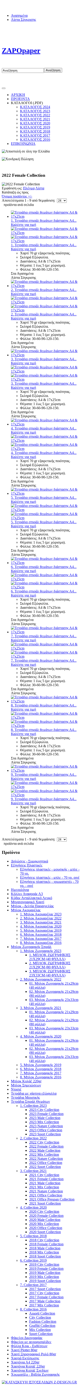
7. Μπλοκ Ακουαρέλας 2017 (41, 939)
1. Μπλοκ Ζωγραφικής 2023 (40, 951)
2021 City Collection (44, 1175)
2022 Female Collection (46, 1146)
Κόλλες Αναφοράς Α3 (27, 894)
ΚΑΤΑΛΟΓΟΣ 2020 (35, 123)
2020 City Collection (44, 1211)
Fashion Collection (42, 1321)
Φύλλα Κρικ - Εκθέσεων (29, 1346)
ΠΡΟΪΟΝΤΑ (20, 99)
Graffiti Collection (42, 1326)
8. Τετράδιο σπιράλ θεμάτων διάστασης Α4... (44, 705)
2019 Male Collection (44, 1273)
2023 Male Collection (44, 1118)
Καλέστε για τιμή (23, 225)
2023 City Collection (44, 1110)
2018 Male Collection (44, 1248)
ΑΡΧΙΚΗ (18, 95)
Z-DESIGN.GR (65, 1386)
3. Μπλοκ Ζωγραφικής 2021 (40, 1008)
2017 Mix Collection (44, 1305)
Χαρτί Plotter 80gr (24, 1350)
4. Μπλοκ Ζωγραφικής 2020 (40, 1036)
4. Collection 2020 (33, 1207)
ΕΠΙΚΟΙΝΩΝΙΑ (23, 144)
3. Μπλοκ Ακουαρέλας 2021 (41, 922)
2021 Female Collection (46, 1179)
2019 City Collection (44, 1264)
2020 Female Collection (46, 1216)
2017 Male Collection (44, 1301)
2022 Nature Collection (46, 1158)
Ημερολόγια (20, 890)
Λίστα (39, 188)
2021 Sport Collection (45, 1203)
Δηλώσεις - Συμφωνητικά (29, 861)
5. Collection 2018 (33, 1236)
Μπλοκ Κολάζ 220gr (26, 1081)
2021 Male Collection (44, 1183)
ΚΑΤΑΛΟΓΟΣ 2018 (35, 131)
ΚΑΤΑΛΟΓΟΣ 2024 (35, 107)
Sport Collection (41, 1334)
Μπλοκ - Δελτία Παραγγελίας (32, 906)
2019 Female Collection (46, 1268)
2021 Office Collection (45, 1195)
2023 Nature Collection (46, 1126)
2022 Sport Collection (45, 1167)
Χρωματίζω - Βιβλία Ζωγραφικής (35, 1374)
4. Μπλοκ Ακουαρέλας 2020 (41, 926)
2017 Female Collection (46, 1297)
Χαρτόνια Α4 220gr (25, 1362)
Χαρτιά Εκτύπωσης (25, 1358)
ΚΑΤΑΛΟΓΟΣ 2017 (35, 135)
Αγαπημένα (19, 15)
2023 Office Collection (45, 1130)
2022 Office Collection (45, 1163)
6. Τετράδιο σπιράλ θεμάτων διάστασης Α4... (44, 567)
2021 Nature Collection (46, 1191)
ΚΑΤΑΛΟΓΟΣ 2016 (35, 139)
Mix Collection (40, 1330)
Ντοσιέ (16, 1089)
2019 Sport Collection (45, 1281)
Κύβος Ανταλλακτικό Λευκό (31, 898)
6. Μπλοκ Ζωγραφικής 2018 (40, 1069)
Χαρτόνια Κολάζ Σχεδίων (30, 1370)
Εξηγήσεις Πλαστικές (26, 865)
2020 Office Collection (45, 1228)
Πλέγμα (29, 188)
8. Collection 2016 (33, 1309)
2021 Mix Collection (44, 1187)
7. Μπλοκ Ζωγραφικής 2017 (40, 1073)
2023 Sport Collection (45, 1134)
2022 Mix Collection (44, 1154)
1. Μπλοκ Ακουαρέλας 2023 (41, 914)
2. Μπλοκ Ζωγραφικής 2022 (40, 979)
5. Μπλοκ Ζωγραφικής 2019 (40, 1065)
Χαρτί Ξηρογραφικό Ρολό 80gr (33, 1354)
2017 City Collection (44, 1293)
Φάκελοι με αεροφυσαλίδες (31, 1342)
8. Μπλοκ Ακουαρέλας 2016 (41, 943)
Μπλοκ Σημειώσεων (26, 1085)
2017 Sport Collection (45, 1289)
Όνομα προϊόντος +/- (17, 196)
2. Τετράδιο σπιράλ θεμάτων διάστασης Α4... (44, 290)
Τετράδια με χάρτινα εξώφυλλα (33, 1093)
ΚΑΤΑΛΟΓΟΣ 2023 (35, 111)
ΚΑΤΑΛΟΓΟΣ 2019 (35, 127)
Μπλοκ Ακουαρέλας (26, 910)
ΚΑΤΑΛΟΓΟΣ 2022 (35, 115)
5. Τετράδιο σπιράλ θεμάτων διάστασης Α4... (44, 497)
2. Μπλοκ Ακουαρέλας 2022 (41, 918)
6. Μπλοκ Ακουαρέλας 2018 (41, 934)
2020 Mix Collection (44, 1224)
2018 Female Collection (46, 1244)
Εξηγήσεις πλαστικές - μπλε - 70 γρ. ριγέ (49, 877)
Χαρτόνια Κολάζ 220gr (28, 1366)
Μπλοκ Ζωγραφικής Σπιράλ (31, 947)
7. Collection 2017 (33, 1285)
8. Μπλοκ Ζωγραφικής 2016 (40, 1077)
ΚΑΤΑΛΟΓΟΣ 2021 (35, 119)
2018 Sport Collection (45, 1256)
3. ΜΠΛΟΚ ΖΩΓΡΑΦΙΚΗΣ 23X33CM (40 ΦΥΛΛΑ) (49, 973)
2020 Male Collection (44, 1220)
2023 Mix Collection (44, 1122)
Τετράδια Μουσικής (25, 1097)
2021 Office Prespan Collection (51, 1199)
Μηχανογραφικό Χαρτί (27, 902)
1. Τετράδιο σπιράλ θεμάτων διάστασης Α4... (44, 220)
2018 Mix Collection (44, 1252)
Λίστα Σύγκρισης (23, 19)
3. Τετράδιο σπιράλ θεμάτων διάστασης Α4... (44, 359)
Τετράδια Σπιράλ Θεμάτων (30, 1101)
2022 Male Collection (44, 1150)
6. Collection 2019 (33, 1260)
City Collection (40, 1317)
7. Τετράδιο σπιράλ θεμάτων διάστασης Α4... (44, 636)
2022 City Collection (44, 1142)
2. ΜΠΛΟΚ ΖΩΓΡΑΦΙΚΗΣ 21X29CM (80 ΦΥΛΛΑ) (49, 965)
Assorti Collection (42, 1313)
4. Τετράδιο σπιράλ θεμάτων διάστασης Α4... (44, 428)
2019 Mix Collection (44, 1277)
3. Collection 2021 (33, 1171)
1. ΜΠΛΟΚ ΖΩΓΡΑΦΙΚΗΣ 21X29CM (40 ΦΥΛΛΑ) (49, 957)
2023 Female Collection (46, 1114)
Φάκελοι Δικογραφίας (26, 1338)
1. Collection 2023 (33, 1106)
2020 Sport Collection (45, 1232)
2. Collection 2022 (33, 1138)
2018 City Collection (44, 1240)
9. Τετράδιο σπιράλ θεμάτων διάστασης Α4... (44, 774)
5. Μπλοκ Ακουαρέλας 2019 (41, 930)
